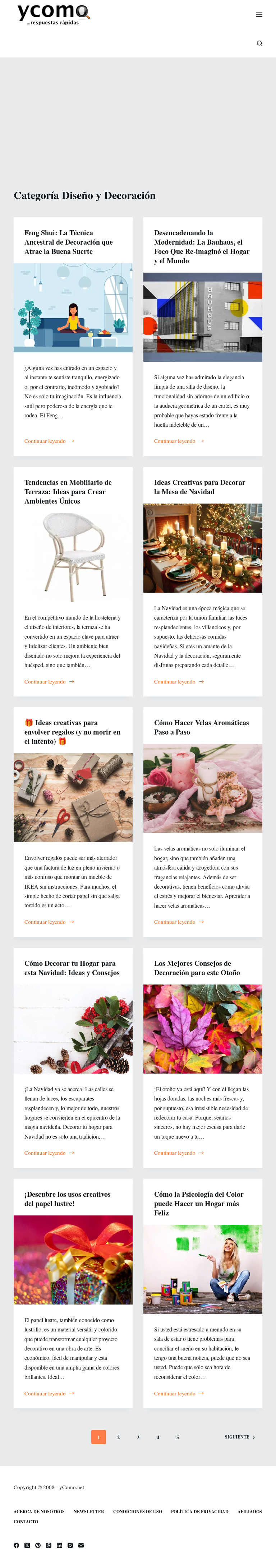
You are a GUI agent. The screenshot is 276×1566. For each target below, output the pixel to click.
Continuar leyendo (45, 441)
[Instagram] (70, 1545)
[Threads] (48, 1545)
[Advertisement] (138, 111)
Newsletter (89, 1512)
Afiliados (250, 1512)
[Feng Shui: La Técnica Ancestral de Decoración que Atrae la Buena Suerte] (73, 307)
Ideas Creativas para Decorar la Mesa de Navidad (199, 487)
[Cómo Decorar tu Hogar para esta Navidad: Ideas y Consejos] (73, 1029)
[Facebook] (16, 1545)
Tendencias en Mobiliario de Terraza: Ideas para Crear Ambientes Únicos (68, 491)
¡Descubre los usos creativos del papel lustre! (67, 1199)
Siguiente (237, 1437)
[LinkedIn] (59, 1545)
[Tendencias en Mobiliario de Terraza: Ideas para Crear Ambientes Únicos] (73, 557)
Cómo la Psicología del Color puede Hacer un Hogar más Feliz (199, 1203)
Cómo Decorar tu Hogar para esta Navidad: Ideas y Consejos (72, 968)
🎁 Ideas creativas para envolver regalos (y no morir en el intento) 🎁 (72, 731)
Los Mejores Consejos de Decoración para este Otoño (197, 968)
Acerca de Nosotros (39, 1512)
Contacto (26, 1522)
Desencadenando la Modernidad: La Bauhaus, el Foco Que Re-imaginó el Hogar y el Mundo (202, 246)
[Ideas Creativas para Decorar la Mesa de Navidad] (202, 548)
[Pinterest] (38, 1545)
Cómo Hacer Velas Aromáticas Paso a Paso (201, 727)
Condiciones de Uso (137, 1512)
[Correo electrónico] (81, 1545)
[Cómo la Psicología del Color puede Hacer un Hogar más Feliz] (202, 1269)
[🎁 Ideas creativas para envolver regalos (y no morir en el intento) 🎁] (73, 797)
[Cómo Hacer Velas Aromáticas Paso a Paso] (202, 788)
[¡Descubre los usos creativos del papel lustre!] (73, 1260)
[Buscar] (259, 43)
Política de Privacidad (200, 1512)
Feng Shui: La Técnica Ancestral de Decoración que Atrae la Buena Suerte (68, 241)
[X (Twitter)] (27, 1545)
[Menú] (259, 14)
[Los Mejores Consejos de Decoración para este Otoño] (202, 1029)
